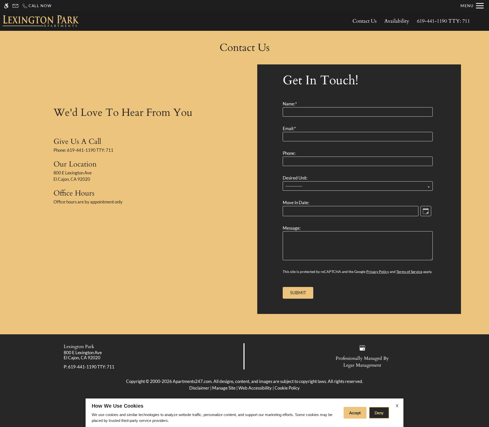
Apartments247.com (192, 381)
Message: (292, 228)
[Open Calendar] (425, 211)
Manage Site (224, 388)
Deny (379, 412)
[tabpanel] (359, 184)
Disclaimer (199, 388)
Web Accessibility (255, 388)
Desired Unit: (295, 178)
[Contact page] (15, 5)
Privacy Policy (377, 271)
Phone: (289, 153)
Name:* (290, 103)
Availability (396, 21)
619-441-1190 (443, 21)
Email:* (289, 128)
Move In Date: (296, 202)
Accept (355, 412)
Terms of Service (409, 271)
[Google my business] (362, 347)
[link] (122, 355)
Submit (298, 292)
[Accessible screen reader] (6, 5)
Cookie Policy (287, 388)
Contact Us (364, 21)
